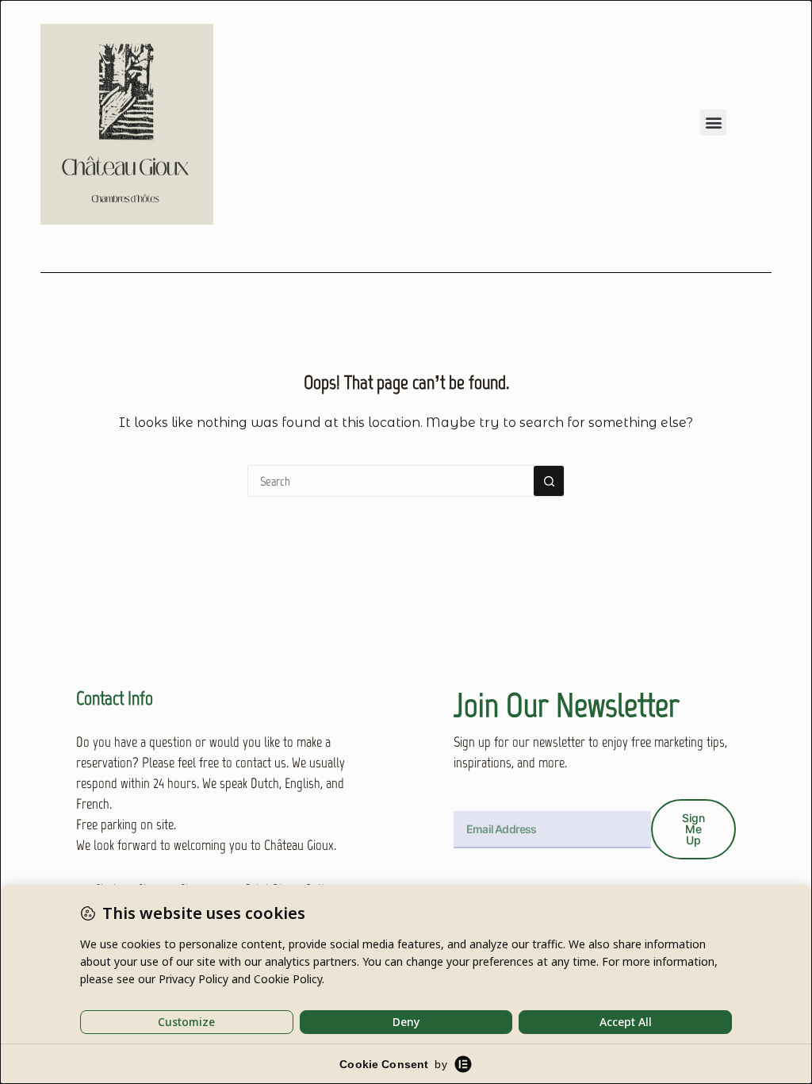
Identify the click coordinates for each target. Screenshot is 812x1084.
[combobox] (391, 481)
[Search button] (549, 481)
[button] (713, 123)
